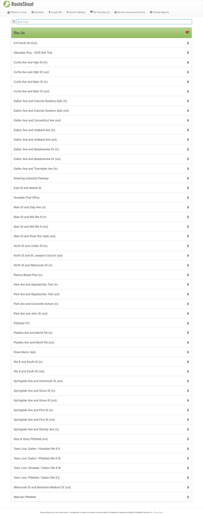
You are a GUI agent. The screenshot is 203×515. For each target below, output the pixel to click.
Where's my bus (18, 12)
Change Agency (160, 12)
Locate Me (56, 12)
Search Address (77, 12)
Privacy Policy (158, 512)
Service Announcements (131, 12)
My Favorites (101, 12)
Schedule (39, 12)
